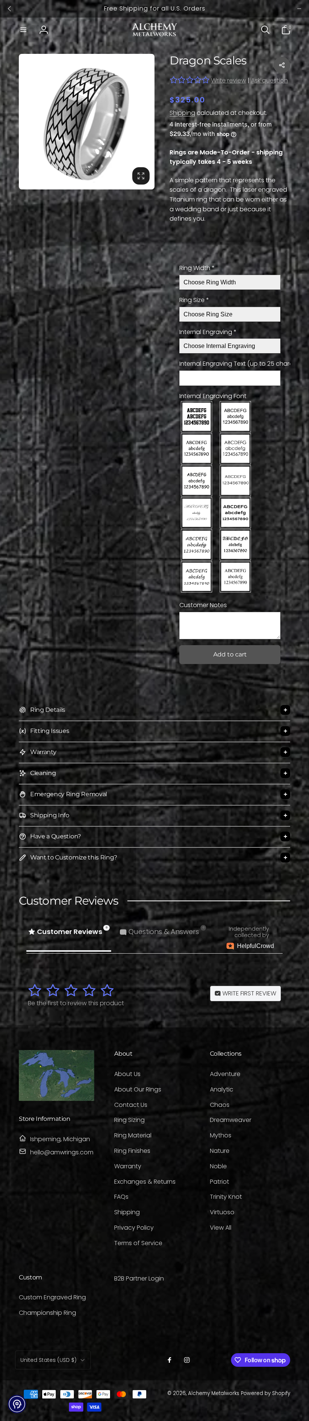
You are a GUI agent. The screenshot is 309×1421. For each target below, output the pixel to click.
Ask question (269, 80)
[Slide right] (299, 9)
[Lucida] (196, 545)
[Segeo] (196, 577)
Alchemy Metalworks (214, 1393)
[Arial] (235, 417)
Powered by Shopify (265, 1393)
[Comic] (196, 481)
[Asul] (196, 449)
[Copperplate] (235, 481)
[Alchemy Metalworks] (56, 1098)
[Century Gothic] (235, 449)
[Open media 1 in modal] (86, 121)
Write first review (248, 993)
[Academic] (196, 417)
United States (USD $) (48, 1360)
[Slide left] (10, 9)
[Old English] (235, 545)
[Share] (282, 65)
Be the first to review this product (76, 1003)
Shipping (182, 112)
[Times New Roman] (235, 577)
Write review (228, 80)
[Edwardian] (196, 513)
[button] (23, 29)
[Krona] (235, 513)
